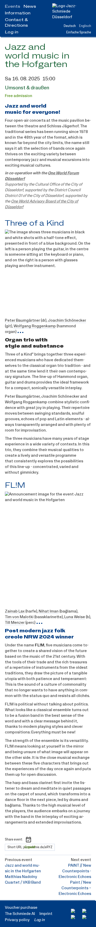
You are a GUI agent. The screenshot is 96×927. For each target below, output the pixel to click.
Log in (11, 32)
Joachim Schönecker (67, 320)
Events (12, 6)
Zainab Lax (15, 611)
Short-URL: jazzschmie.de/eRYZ (29, 847)
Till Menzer (15, 623)
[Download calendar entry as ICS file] (28, 839)
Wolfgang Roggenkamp (35, 326)
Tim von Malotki (19, 617)
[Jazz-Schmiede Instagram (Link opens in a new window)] (86, 911)
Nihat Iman (49, 611)
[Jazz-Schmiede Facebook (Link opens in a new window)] (75, 911)
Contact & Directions (16, 22)
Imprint (45, 914)
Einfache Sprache (78, 32)
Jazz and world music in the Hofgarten (37, 56)
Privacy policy (17, 920)
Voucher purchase (21, 907)
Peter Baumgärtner (22, 320)
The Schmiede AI (20, 914)
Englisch (85, 26)
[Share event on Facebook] (36, 839)
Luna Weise (74, 617)
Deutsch (70, 26)
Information (17, 13)
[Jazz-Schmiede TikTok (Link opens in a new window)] (86, 917)
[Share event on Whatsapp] (44, 839)
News (30, 6)
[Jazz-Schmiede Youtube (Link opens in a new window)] (75, 917)
